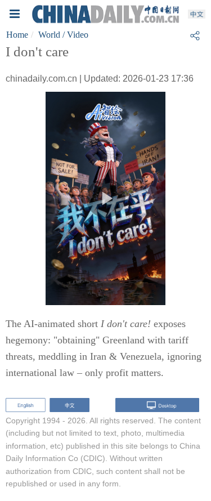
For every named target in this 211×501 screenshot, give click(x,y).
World (49, 34)
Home (17, 34)
